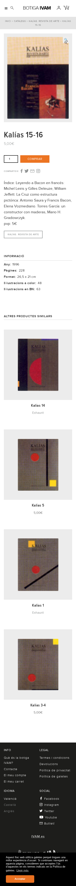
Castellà (10, 804)
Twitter (49, 811)
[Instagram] (38, 171)
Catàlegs (20, 21)
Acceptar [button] (20, 879)
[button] (66, 39)
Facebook (51, 798)
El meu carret (14, 781)
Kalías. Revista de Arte (44, 21)
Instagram (51, 804)
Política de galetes (54, 776)
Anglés (9, 811)
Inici (8, 21)
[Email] (32, 171)
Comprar (35, 159)
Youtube (51, 817)
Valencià (10, 798)
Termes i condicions (55, 757)
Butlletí (49, 823)
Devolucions (49, 764)
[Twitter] (27, 171)
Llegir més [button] (22, 870)
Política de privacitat (55, 770)
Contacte (10, 769)
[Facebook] (21, 171)
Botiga (37, 8)
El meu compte (15, 775)
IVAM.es (38, 836)
